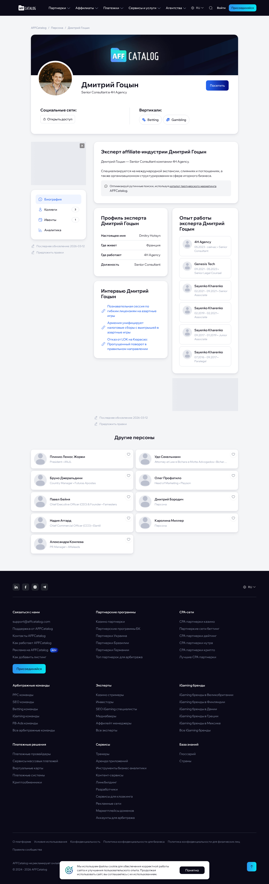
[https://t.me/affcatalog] (44, 587)
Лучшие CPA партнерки (197, 657)
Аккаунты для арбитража (115, 818)
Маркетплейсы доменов (115, 811)
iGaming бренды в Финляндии (202, 702)
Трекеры (102, 754)
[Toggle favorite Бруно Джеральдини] (128, 475)
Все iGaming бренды (195, 730)
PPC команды (23, 695)
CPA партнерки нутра (196, 643)
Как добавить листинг (29, 657)
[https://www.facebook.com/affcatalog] (25, 587)
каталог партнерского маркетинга (193, 186)
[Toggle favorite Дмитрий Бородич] (233, 497)
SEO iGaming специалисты (116, 709)
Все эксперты (106, 730)
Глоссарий (187, 754)
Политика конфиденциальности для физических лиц (204, 841)
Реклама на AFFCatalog (35, 650)
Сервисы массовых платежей (35, 761)
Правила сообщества (27, 849)
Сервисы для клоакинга (114, 796)
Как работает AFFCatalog (32, 643)
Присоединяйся (29, 669)
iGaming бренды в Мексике (200, 723)
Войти (221, 8)
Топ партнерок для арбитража (119, 657)
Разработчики (107, 789)
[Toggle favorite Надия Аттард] (128, 518)
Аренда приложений (112, 761)
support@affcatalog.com (31, 621)
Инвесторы (104, 702)
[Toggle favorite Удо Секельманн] (233, 454)
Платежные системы (29, 775)
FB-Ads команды (25, 723)
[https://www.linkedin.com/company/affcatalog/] (16, 587)
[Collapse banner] (82, 145)
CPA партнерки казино (197, 621)
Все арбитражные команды (34, 730)
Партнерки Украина (111, 636)
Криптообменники (27, 782)
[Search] (211, 8)
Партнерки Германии (112, 650)
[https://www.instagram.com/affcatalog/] (35, 587)
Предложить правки (50, 252)
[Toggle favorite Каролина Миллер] (233, 518)
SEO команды (23, 702)
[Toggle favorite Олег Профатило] (233, 475)
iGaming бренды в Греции (198, 716)
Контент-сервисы (109, 775)
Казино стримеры (110, 695)
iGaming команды (26, 716)
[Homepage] (27, 7)
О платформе (22, 841)
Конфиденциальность (85, 841)
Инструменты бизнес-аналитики (121, 768)
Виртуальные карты (28, 768)
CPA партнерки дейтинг (198, 636)
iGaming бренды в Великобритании (206, 695)
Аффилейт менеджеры (113, 723)
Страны (185, 761)
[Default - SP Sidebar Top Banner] (58, 163)
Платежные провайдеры (32, 754)
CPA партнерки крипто (197, 650)
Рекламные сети (108, 803)
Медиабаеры (106, 716)
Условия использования (50, 841)
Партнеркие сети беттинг (199, 629)
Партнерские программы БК (118, 629)
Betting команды (25, 709)
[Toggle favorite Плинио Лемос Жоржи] (128, 454)
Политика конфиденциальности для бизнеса (134, 841)
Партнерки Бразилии (112, 643)
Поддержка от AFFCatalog (33, 629)
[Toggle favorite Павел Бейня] (128, 497)
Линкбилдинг (106, 782)
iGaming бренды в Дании (198, 709)
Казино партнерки (110, 621)
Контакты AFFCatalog (29, 636)
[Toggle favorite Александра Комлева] (128, 539)
